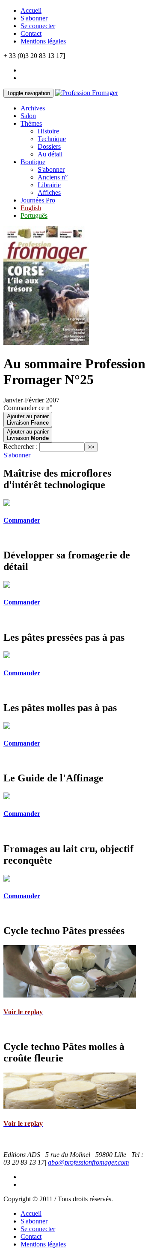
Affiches (49, 192)
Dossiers (49, 146)
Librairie (49, 184)
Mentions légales (43, 41)
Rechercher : (20, 446)
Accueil (31, 10)
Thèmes (31, 123)
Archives (33, 108)
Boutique (33, 161)
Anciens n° (53, 177)
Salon (28, 115)
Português (34, 215)
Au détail (50, 154)
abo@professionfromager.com (88, 1162)
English (31, 207)
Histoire (48, 131)
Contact (31, 33)
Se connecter (38, 25)
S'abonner (34, 18)
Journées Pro (38, 200)
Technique (52, 138)
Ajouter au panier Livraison (28, 419)
